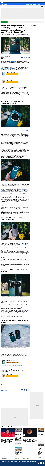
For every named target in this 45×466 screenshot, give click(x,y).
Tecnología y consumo (4, 4)
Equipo (12, 461)
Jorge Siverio (40, 439)
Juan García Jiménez (4, 458)
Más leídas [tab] (33, 25)
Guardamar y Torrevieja (36, 0)
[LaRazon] (6, 2)
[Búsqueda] (39, 2)
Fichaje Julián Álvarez (17, 0)
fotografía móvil (13, 61)
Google (28, 310)
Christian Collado (7, 56)
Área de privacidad (23, 461)
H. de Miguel (17, 458)
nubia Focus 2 (25, 244)
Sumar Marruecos (27, 0)
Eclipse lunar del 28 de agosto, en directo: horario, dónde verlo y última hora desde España (30, 440)
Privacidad (15, 461)
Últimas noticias (40, 4)
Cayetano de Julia (22, 0)
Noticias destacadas (7, 427)
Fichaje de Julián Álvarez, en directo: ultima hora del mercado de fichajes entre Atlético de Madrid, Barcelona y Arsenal (7, 441)
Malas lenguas (4, 0)
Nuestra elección (33, 4)
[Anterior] (17, 3)
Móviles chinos (14, 4)
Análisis (27, 4)
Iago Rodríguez (40, 457)
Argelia (13, 0)
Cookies (19, 461)
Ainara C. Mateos (18, 443)
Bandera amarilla (9, 0)
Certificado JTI (34, 461)
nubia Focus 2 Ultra (8, 68)
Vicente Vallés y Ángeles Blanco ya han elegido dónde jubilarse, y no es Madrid (41, 436)
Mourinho (31, 0)
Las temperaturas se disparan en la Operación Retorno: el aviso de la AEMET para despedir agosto (18, 454)
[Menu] (43, 2)
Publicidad (8, 461)
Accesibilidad (29, 461)
